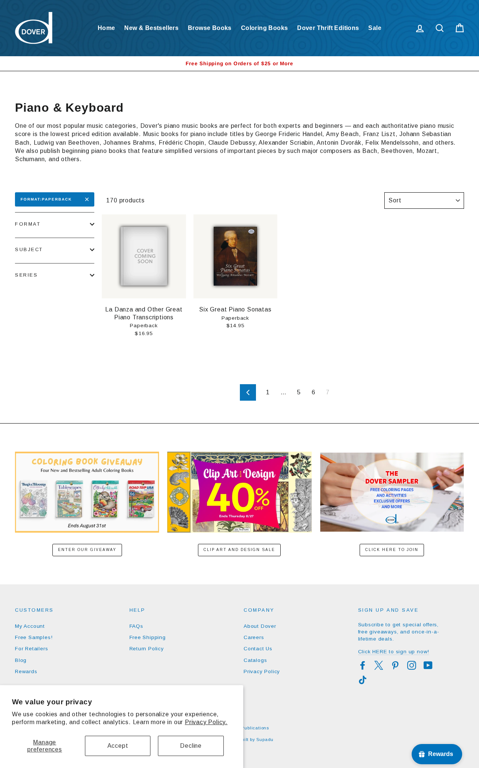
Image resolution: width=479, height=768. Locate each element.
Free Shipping (147, 637)
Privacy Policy (262, 671)
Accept (117, 746)
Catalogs (255, 660)
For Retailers (31, 648)
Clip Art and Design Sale (239, 550)
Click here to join (391, 550)
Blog (21, 660)
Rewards (26, 671)
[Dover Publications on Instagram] (411, 665)
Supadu (265, 739)
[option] (239, 63)
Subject (29, 249)
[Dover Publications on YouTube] (428, 665)
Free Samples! (33, 637)
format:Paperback (46, 199)
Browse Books (210, 28)
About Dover (260, 626)
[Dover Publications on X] (378, 665)
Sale (374, 28)
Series (26, 275)
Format (27, 224)
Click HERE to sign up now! (394, 651)
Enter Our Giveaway (87, 550)
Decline (191, 746)
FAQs (136, 626)
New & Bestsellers (151, 28)
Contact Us (258, 648)
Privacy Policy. (206, 722)
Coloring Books (264, 28)
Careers (254, 637)
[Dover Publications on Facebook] (362, 665)
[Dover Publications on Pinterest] (395, 665)
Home (106, 28)
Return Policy (146, 648)
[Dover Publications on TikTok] (362, 679)
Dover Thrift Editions (328, 28)
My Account (30, 626)
